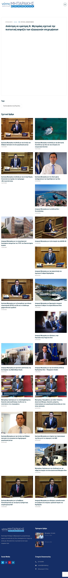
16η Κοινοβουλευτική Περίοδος (11, 106)
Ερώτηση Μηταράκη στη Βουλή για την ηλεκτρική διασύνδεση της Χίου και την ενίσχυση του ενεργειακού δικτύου (49, 145)
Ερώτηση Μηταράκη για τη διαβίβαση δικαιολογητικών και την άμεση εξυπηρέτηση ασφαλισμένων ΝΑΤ (14, 502)
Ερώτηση (23, 22)
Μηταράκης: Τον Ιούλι (50, 533)
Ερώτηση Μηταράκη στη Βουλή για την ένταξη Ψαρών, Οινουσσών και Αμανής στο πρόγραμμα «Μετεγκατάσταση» (17, 179)
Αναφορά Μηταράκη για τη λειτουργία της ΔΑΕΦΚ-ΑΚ (50, 241)
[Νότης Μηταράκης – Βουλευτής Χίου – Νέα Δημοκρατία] (17, 4)
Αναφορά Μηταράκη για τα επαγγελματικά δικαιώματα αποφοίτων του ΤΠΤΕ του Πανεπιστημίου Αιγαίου (17, 243)
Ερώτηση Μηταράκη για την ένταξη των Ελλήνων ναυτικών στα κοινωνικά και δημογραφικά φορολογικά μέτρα (15, 438)
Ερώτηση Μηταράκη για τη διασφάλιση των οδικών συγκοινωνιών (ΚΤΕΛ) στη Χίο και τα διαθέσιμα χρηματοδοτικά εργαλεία (16, 305)
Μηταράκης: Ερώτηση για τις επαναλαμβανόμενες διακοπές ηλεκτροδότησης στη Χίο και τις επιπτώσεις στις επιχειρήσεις (16, 402)
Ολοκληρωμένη (30, 22)
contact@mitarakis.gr (43, 565)
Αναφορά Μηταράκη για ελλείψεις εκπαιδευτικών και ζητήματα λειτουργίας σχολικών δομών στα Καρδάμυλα (50, 502)
